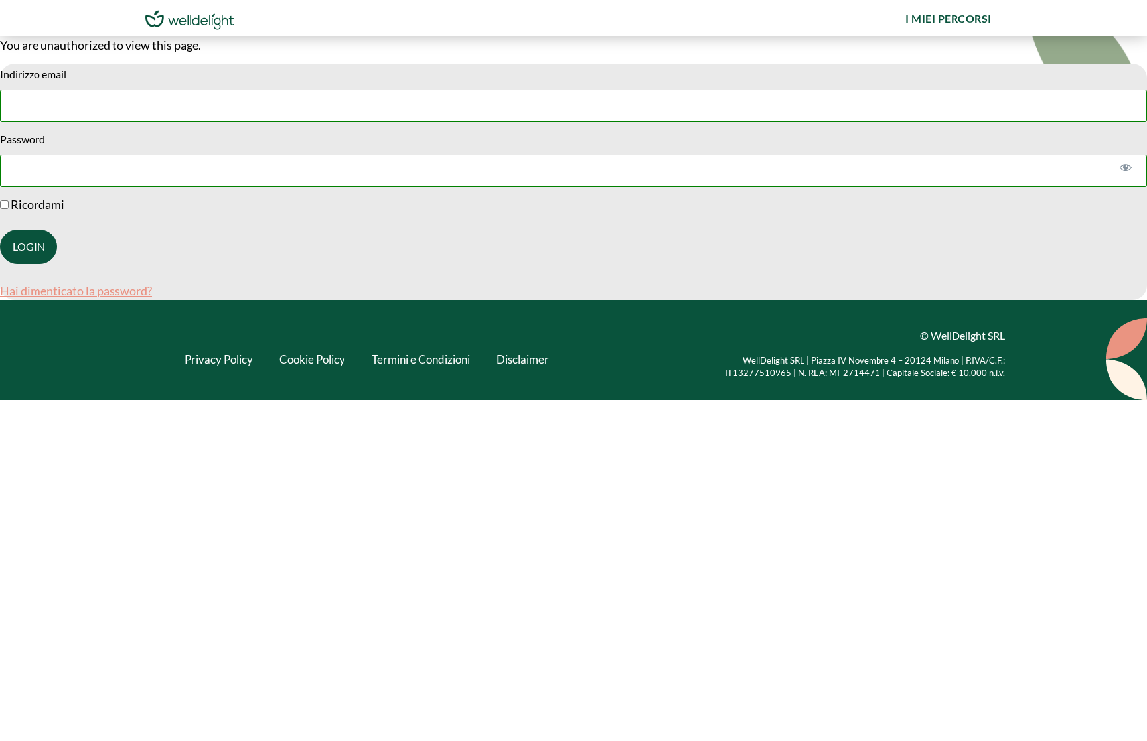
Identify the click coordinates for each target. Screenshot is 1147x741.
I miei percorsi (948, 18)
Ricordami (36, 204)
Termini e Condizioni (421, 359)
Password (22, 139)
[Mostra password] (1125, 167)
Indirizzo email (33, 74)
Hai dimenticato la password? (76, 290)
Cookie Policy (312, 359)
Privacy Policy (219, 359)
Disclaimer (523, 359)
